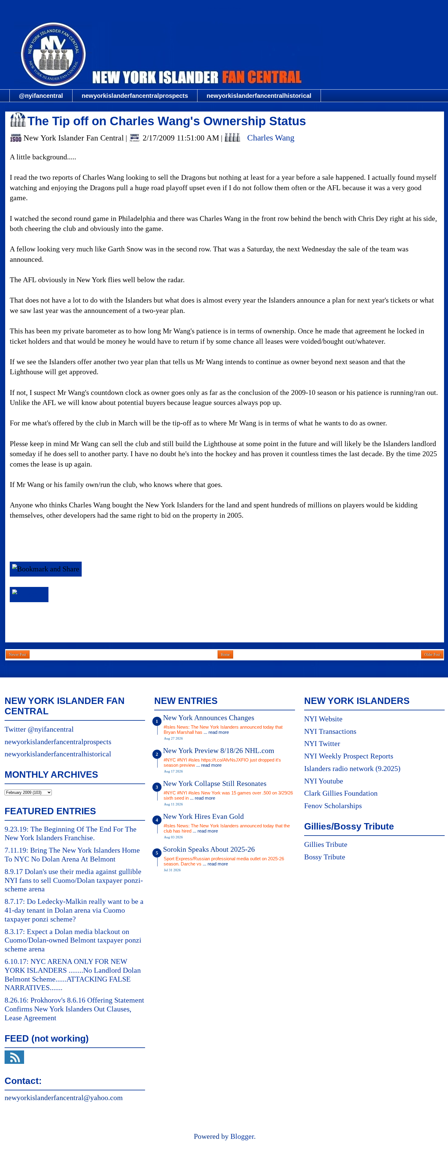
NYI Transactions (330, 731)
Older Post (432, 654)
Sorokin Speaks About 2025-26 (209, 849)
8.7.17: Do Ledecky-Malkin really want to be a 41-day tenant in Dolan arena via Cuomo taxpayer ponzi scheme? (74, 910)
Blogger (242, 1136)
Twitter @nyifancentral (39, 729)
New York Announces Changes (208, 718)
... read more (216, 732)
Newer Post (17, 654)
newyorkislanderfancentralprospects (135, 95)
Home (225, 654)
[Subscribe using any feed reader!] (29, 594)
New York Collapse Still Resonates (214, 783)
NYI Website (323, 719)
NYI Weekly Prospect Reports (348, 756)
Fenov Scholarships (333, 806)
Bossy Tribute (324, 857)
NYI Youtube (323, 781)
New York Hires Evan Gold (203, 816)
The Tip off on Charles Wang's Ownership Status (166, 121)
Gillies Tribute (325, 844)
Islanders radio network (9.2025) (352, 769)
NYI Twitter (322, 744)
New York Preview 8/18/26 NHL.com (218, 751)
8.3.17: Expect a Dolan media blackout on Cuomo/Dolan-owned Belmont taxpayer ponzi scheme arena (73, 940)
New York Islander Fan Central (224, 8)
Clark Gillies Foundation (341, 793)
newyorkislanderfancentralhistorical (259, 95)
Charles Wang (270, 137)
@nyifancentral (41, 95)
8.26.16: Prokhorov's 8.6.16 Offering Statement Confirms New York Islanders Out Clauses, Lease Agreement (74, 1009)
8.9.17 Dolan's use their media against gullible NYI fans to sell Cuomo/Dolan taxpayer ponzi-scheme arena (74, 880)
